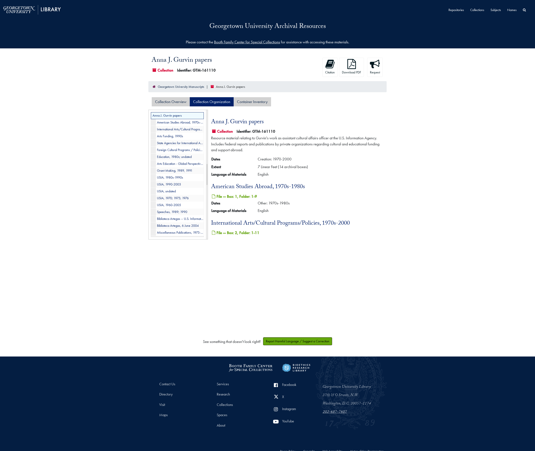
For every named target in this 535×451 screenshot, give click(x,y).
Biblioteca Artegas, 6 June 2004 (178, 225)
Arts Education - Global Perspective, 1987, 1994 (180, 163)
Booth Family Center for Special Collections (247, 42)
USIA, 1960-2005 (169, 205)
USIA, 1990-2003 (169, 184)
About (221, 425)
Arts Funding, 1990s (170, 136)
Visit (162, 404)
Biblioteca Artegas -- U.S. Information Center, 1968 (180, 219)
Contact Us (167, 384)
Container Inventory (252, 101)
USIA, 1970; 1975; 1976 (173, 198)
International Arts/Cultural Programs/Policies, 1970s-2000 (180, 129)
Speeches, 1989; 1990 (172, 212)
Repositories (456, 10)
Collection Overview (170, 101)
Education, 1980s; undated (174, 157)
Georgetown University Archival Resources (267, 27)
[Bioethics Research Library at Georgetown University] (296, 367)
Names (512, 10)
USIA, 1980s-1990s (170, 177)
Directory (166, 394)
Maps (163, 415)
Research (223, 394)
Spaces (222, 415)
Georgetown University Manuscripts (181, 86)
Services (223, 384)
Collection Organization (211, 101)
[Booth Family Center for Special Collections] (250, 367)
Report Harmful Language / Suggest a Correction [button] (297, 341)
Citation (330, 72)
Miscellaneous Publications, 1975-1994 (180, 232)
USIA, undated (166, 191)
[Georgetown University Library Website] (32, 9)
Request (375, 72)
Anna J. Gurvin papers (167, 115)
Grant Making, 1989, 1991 (174, 170)
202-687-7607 (335, 412)
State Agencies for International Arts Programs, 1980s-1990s (180, 143)
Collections (477, 10)
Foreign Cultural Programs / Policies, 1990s (180, 150)
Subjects (495, 10)
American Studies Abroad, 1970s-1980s (180, 122)
